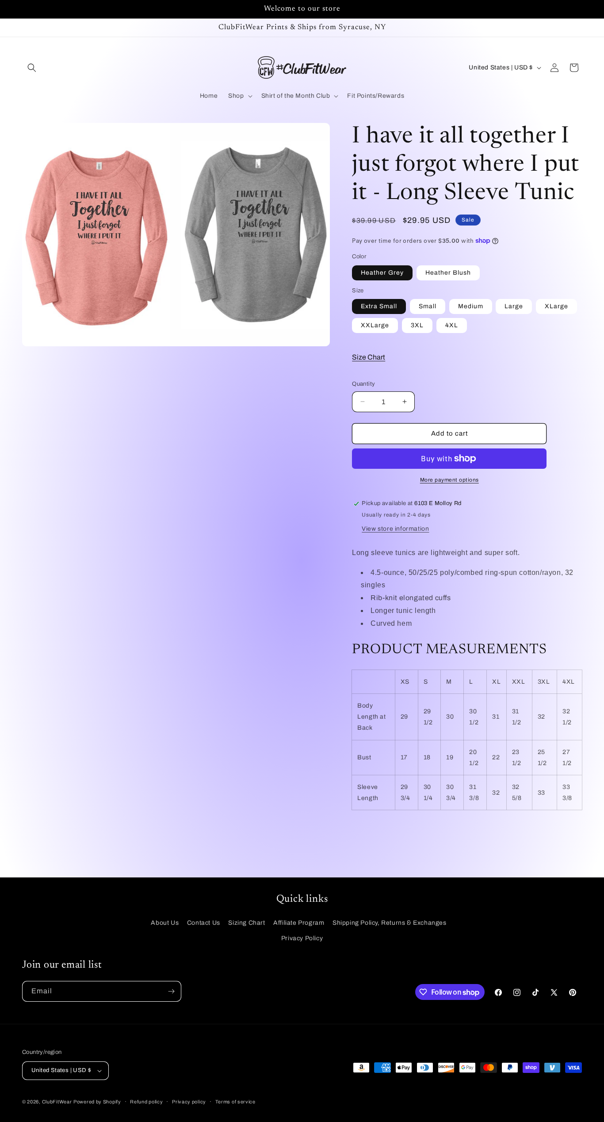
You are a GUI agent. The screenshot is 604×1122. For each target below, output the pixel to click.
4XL (451, 325)
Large (514, 306)
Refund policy (146, 1101)
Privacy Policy (302, 938)
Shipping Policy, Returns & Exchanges (390, 922)
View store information (395, 528)
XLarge (556, 306)
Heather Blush (448, 272)
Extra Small (379, 306)
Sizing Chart (246, 922)
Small (427, 306)
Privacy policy (189, 1101)
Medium (470, 306)
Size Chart (368, 357)
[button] (32, 67)
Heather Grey (382, 272)
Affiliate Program (298, 922)
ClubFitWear (57, 1101)
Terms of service (235, 1101)
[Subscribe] (171, 991)
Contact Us (203, 922)
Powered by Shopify (97, 1101)
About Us (165, 922)
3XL (417, 325)
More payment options (449, 480)
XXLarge (375, 325)
